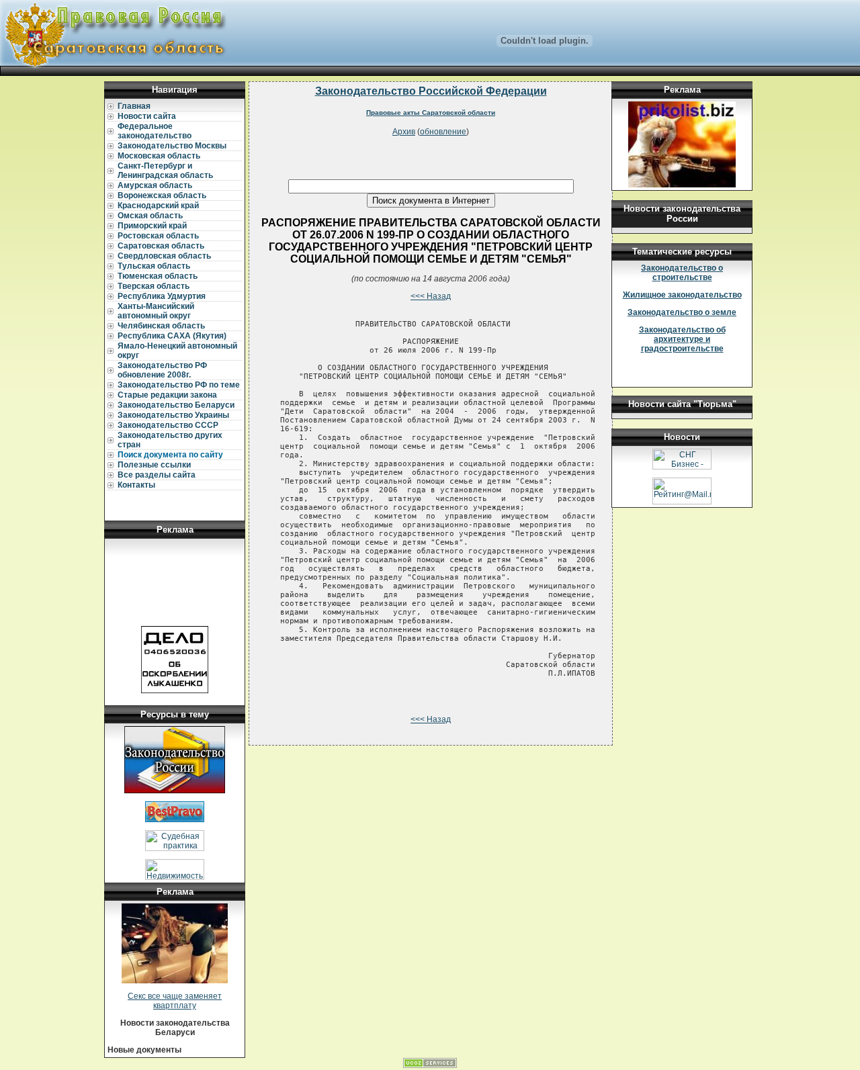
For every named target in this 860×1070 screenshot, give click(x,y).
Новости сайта (147, 116)
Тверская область (153, 286)
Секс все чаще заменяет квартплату (175, 1000)
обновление (443, 131)
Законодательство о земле (682, 312)
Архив (403, 131)
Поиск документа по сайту (170, 454)
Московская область (159, 156)
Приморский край (152, 225)
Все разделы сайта (157, 475)
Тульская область (154, 266)
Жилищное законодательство (682, 295)
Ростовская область (158, 235)
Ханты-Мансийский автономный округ (156, 311)
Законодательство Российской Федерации (431, 91)
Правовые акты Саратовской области (430, 112)
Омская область (150, 215)
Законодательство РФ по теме (179, 385)
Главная (134, 106)
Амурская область (155, 185)
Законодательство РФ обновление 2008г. (162, 370)
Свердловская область (164, 256)
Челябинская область (161, 325)
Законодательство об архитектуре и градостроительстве (682, 339)
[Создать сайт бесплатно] (430, 1065)
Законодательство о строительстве (682, 272)
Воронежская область (162, 195)
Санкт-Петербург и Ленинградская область (165, 170)
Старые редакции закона (167, 395)
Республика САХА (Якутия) (172, 336)
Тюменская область (158, 276)
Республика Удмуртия (162, 296)
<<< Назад (431, 296)
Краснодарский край (158, 205)
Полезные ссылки (154, 465)
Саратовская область (161, 246)
